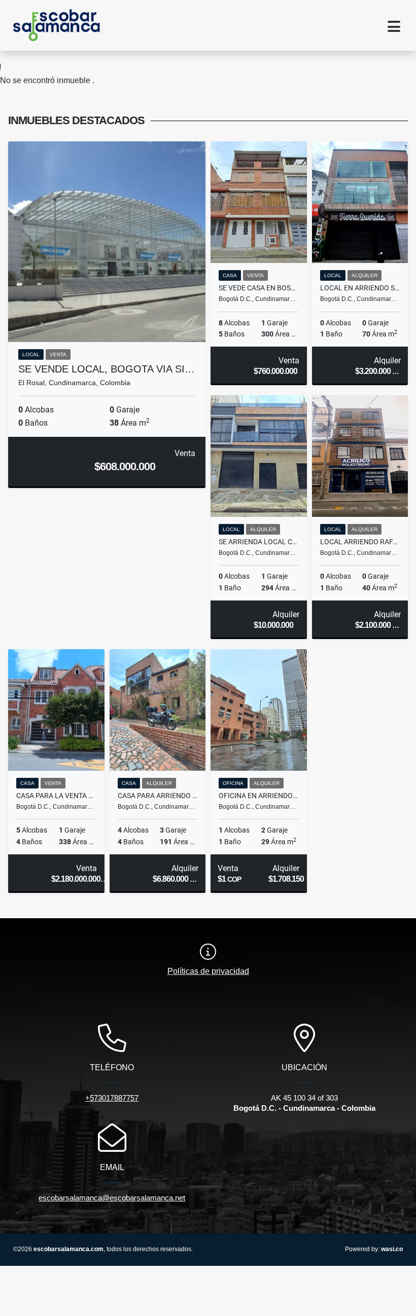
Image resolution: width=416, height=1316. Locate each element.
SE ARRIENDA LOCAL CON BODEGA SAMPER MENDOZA (259, 542)
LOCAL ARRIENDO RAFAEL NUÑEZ (360, 542)
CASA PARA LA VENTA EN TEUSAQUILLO (56, 796)
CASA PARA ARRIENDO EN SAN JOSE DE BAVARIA (158, 796)
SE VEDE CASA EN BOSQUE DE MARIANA (259, 288)
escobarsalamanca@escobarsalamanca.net (112, 1197)
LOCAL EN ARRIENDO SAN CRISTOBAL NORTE (360, 288)
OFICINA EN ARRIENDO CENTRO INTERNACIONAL (259, 796)
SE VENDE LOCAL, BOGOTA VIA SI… (106, 368)
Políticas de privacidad (208, 971)
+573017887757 (111, 1098)
